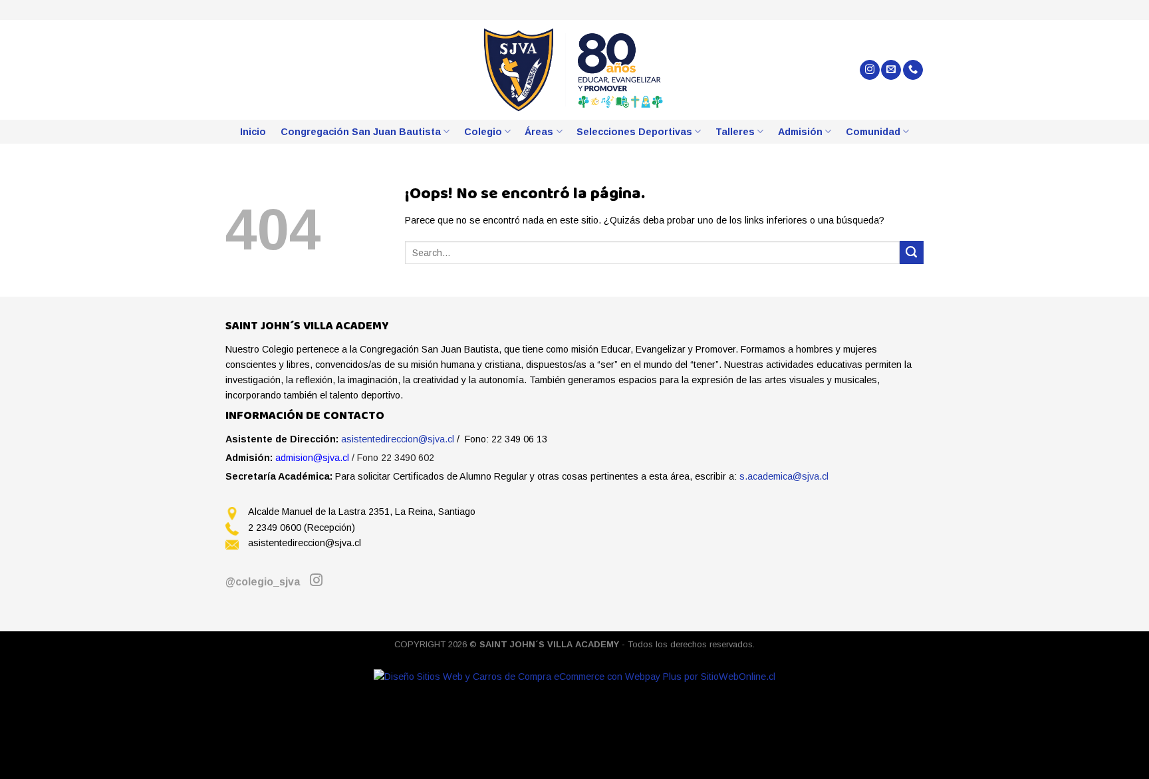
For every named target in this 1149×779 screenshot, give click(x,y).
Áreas (539, 131)
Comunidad (873, 131)
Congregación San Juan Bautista (361, 131)
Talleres (735, 131)
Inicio (253, 131)
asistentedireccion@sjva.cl (397, 439)
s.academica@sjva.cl (784, 476)
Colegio (483, 131)
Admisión (800, 131)
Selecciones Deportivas (634, 131)
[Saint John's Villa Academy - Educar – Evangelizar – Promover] (574, 70)
